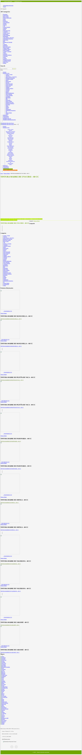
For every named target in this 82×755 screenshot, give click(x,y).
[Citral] (2, 679)
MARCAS (5, 115)
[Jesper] (2, 691)
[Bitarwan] (3, 672)
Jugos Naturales (6, 22)
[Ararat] (2, 656)
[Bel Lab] (3, 671)
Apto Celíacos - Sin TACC (8, 37)
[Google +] (3, 229)
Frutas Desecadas (6, 30)
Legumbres (5, 31)
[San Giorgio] (3, 720)
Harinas (4, 63)
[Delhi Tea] (3, 682)
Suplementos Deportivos (8, 38)
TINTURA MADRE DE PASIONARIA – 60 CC (11, 441)
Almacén (5, 28)
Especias (5, 24)
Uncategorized (6, 284)
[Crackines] (3, 664)
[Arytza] (2, 670)
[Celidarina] (3, 676)
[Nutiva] (2, 717)
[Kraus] (2, 694)
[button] (16, 124)
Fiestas (4, 57)
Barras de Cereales (7, 46)
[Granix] (2, 689)
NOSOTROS (6, 116)
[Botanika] (3, 674)
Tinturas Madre (6, 48)
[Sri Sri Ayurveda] (4, 708)
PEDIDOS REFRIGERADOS (9, 119)
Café (4, 26)
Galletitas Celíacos (7, 49)
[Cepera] (2, 661)
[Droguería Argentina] (5, 667)
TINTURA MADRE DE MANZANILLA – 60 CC (11, 318)
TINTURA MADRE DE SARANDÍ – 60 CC (10, 625)
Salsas (4, 19)
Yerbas (4, 52)
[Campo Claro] (4, 675)
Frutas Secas (5, 40)
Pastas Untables (6, 50)
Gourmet (5, 58)
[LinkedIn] (3, 230)
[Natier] (2, 700)
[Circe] (2, 678)
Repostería (5, 14)
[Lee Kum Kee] (4, 697)
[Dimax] (2, 683)
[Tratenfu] (3, 710)
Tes (3, 43)
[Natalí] (2, 699)
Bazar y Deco (6, 16)
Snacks (4, 29)
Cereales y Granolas (7, 51)
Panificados (5, 45)
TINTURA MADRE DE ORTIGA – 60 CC (10, 502)
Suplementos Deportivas (11, 110)
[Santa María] (3, 707)
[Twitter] (3, 227)
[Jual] (2, 692)
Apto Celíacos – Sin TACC (11, 76)
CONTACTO (6, 117)
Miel (4, 41)
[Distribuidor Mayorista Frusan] (7, 123)
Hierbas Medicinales (7, 17)
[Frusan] (2, 685)
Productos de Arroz (7, 59)
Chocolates (5, 56)
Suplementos (5, 34)
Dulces (4, 20)
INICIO (4, 72)
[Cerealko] (3, 662)
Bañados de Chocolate (7, 42)
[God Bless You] (4, 688)
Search (14, 68)
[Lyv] (2, 698)
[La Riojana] (3, 713)
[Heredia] (3, 690)
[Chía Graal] (3, 663)
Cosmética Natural (7, 60)
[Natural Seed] (4, 701)
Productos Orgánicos (7, 55)
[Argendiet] (3, 657)
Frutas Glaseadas (6, 35)
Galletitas (5, 44)
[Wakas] (2, 677)
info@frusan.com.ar (6, 739)
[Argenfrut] (3, 669)
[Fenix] (2, 668)
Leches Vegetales (6, 27)
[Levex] (2, 714)
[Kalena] (2, 693)
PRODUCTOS (6, 73)
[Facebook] (3, 226)
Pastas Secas (5, 62)
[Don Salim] (3, 665)
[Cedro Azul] (3, 660)
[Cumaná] (3, 681)
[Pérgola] (3, 706)
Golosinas (5, 53)
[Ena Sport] (3, 684)
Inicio (2, 173)
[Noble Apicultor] (4, 703)
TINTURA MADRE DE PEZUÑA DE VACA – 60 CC (12, 380)
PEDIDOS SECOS (7, 118)
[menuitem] (4, 126)
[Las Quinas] (3, 696)
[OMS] (2, 705)
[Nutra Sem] (3, 704)
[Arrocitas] (3, 658)
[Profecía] (3, 719)
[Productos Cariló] (4, 718)
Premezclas (5, 21)
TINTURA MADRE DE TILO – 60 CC (9, 220)
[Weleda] (3, 712)
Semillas (4, 23)
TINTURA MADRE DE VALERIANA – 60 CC (11, 563)
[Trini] (2, 711)
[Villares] (3, 722)
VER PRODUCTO (8, 311)
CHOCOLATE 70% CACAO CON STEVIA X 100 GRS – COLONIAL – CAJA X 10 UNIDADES (21, 219)
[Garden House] (4, 686)
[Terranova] (3, 721)
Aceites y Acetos (6, 33)
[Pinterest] (3, 228)
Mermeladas (5, 36)
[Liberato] (3, 715)
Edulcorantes (5, 15)
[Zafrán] (2, 723)
